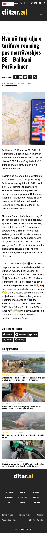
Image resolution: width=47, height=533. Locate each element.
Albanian (7, 3)
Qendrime (9, 497)
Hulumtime (22, 497)
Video (22, 492)
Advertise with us (36, 519)
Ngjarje (36, 492)
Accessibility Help (9, 519)
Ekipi (22, 502)
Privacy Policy (24, 514)
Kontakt (36, 502)
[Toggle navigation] (42, 13)
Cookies (40, 514)
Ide (9, 502)
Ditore (36, 497)
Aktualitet (6, 33)
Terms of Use (7, 514)
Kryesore (9, 492)
